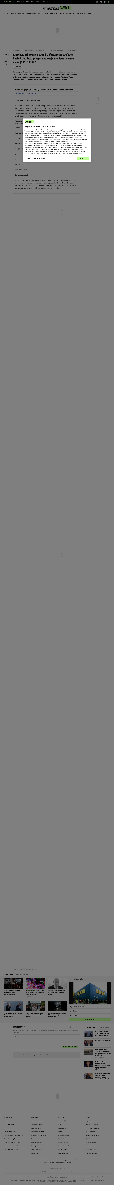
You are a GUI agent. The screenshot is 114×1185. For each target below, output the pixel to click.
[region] (57, 140)
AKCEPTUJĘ (83, 158)
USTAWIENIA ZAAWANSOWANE (36, 158)
